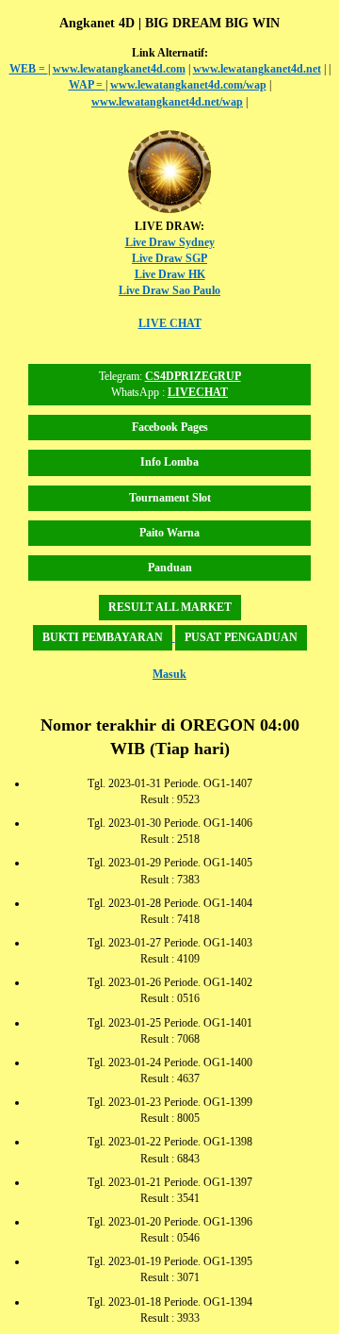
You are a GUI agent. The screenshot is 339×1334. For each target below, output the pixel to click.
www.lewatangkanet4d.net (257, 68)
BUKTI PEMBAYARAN (102, 637)
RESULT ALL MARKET (170, 607)
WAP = (87, 84)
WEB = (28, 68)
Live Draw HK (170, 274)
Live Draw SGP (169, 258)
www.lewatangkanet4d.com (119, 68)
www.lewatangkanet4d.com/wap (188, 84)
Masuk (169, 674)
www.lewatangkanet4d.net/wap (167, 101)
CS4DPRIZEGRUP (193, 376)
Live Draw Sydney (170, 242)
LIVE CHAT (170, 323)
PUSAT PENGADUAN (241, 637)
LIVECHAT (198, 392)
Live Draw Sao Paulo (169, 290)
